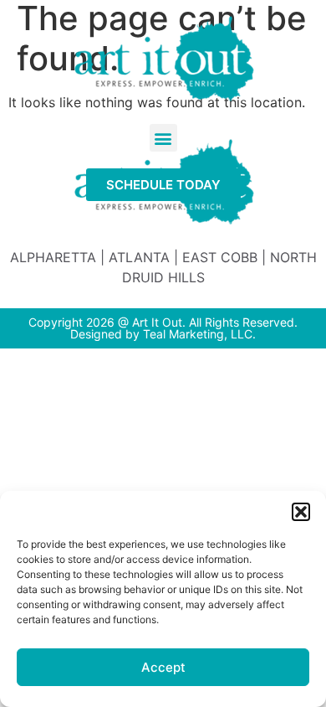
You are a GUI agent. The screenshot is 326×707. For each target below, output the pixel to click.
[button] (301, 511)
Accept (163, 667)
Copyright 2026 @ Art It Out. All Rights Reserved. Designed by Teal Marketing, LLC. (163, 328)
